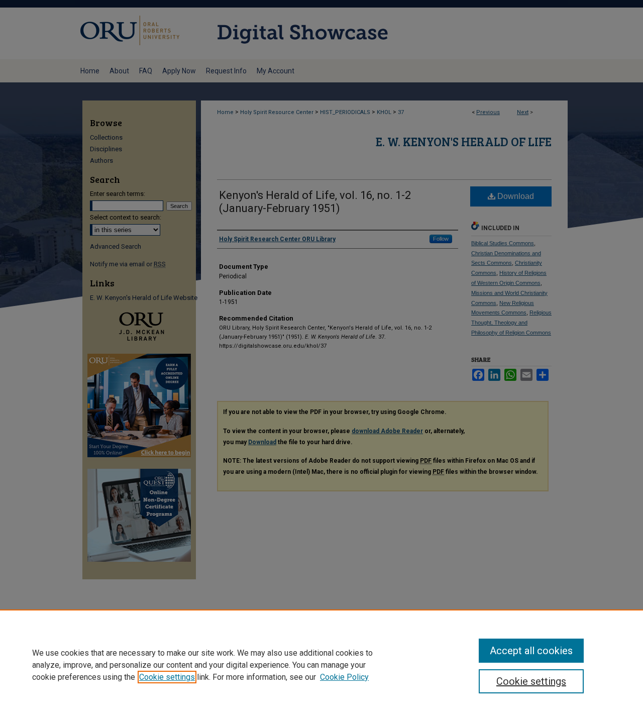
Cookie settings (167, 677)
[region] (321, 664)
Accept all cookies (531, 651)
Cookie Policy (344, 677)
